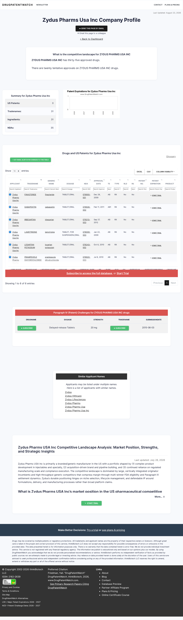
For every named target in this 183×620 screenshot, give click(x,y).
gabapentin (50, 207)
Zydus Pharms (72, 403)
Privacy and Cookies (11, 587)
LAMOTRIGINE (30, 232)
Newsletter (42, 5)
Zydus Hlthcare (73, 395)
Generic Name (51, 182)
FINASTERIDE (30, 194)
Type (117, 184)
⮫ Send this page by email (91, 28)
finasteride (49, 194)
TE (109, 184)
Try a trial (92, 530)
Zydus (68, 392)
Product (169, 184)
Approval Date (98, 182)
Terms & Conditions (10, 591)
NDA (86, 184)
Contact (158, 5)
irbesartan (49, 220)
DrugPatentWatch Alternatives (15, 598)
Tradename (32, 184)
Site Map (6, 595)
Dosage (70, 184)
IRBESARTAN (30, 220)
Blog (104, 576)
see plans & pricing (113, 530)
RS (133, 184)
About (105, 572)
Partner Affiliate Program (115, 587)
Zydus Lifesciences (75, 399)
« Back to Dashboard (91, 38)
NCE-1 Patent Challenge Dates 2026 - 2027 (21, 606)
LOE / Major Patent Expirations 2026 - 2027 (21, 602)
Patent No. (142, 182)
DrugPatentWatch (17, 4)
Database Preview (111, 584)
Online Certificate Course (115, 595)
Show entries (17, 170)
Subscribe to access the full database (89, 273)
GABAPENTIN (30, 207)
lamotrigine (50, 232)
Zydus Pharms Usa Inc (15, 197)
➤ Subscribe (27, 328)
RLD (125, 184)
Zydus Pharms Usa (75, 406)
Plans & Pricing (172, 5)
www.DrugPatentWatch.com (63, 580)
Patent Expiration (155, 182)
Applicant (15, 184)
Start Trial (123, 273)
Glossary (171, 156)
